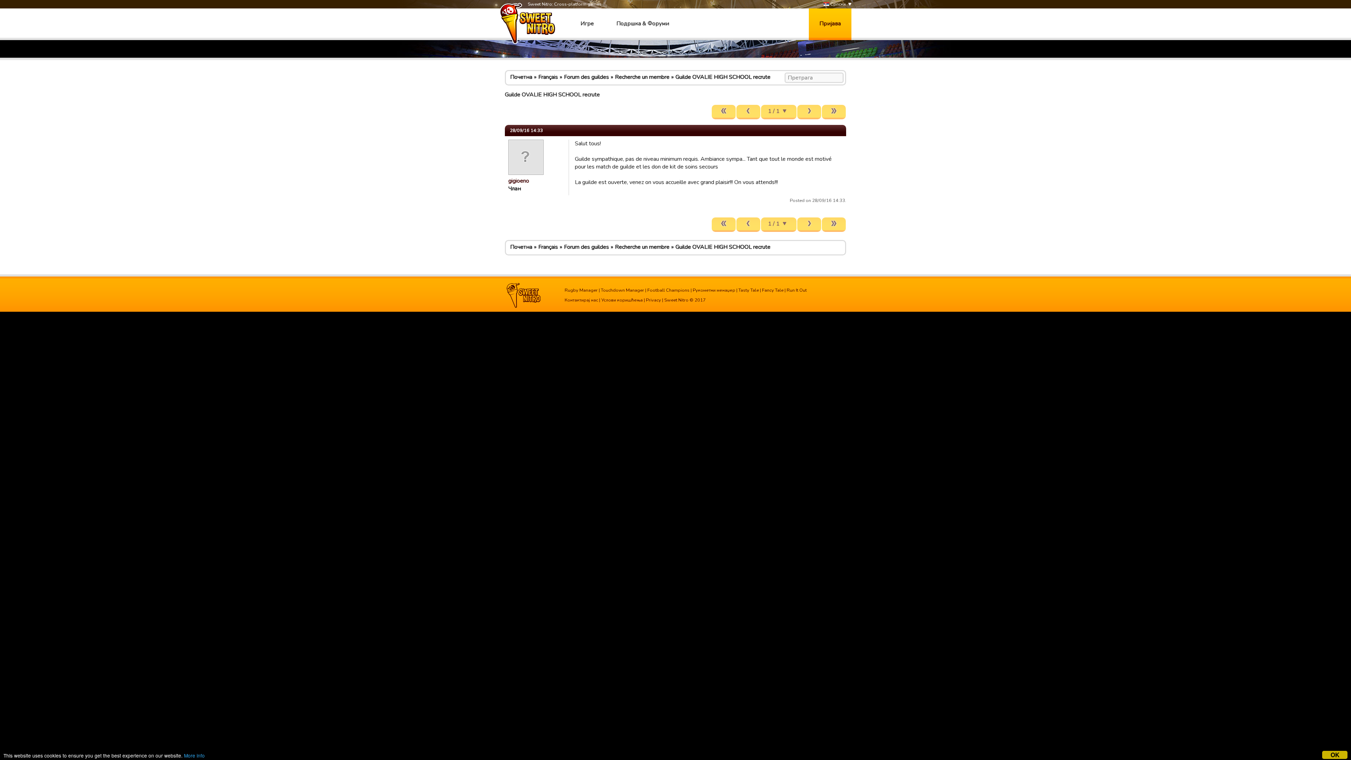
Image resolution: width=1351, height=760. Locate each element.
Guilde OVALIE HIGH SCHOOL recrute (723, 77)
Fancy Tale (773, 290)
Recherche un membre (642, 77)
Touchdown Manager (622, 290)
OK (1335, 755)
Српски (837, 4)
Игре (587, 23)
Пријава (830, 23)
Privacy (653, 300)
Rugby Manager (581, 290)
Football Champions (668, 290)
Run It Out (797, 290)
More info (194, 755)
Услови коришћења (622, 300)
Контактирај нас (581, 300)
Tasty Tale (748, 290)
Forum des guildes (586, 77)
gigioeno (518, 181)
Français (548, 77)
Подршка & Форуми (642, 23)
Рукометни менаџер (714, 290)
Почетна (521, 77)
